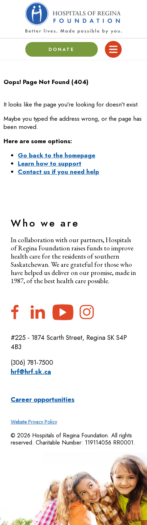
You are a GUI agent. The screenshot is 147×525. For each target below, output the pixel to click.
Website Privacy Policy (34, 421)
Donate (62, 49)
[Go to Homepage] (73, 18)
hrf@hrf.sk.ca (31, 371)
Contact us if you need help (58, 171)
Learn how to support (49, 163)
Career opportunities (43, 399)
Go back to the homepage (56, 155)
